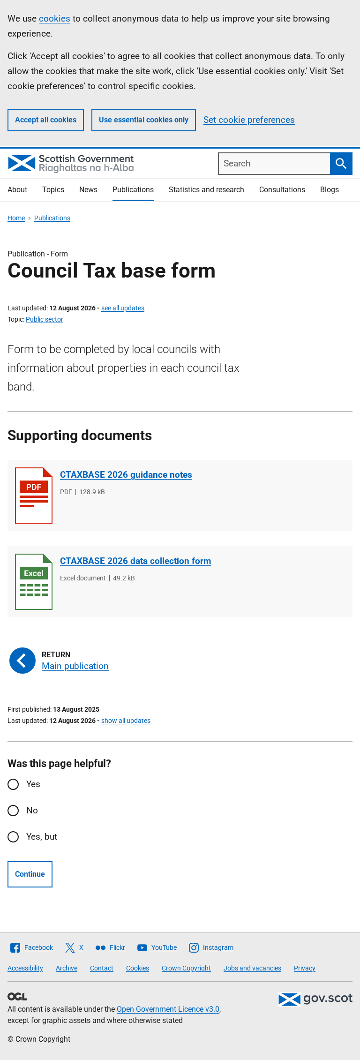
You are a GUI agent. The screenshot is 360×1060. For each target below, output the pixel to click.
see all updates (122, 308)
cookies (54, 18)
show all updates (125, 720)
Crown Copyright (186, 968)
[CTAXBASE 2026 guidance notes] (33, 495)
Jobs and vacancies (252, 968)
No (32, 810)
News (88, 189)
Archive (66, 968)
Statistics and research (206, 189)
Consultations (282, 189)
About (17, 189)
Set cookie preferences (249, 119)
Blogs (329, 189)
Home (16, 218)
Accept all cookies (45, 119)
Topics (53, 189)
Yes (33, 784)
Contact (101, 968)
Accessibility (25, 968)
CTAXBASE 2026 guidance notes (126, 474)
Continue (30, 874)
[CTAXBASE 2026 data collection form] (33, 582)
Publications (133, 189)
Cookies (137, 968)
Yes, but (41, 836)
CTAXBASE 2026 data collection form (135, 561)
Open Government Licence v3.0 (168, 1009)
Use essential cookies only (143, 119)
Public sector (44, 319)
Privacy (304, 968)
